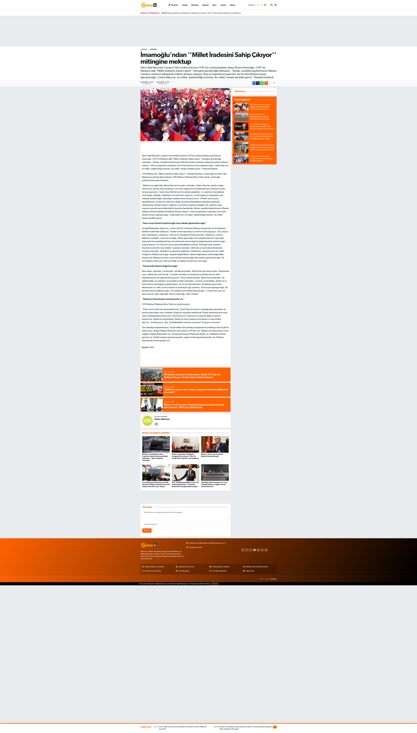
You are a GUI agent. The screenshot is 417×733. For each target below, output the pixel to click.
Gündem (195, 5)
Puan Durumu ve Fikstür (153, 571)
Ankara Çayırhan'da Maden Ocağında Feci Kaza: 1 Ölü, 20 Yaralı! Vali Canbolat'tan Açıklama (185, 456)
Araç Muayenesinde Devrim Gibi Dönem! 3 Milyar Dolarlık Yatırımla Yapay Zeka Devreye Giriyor (156, 484)
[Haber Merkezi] (147, 421)
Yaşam (223, 5)
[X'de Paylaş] (258, 83)
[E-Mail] (156, 424)
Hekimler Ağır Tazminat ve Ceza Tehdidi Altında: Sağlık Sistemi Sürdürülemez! (214, 484)
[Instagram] (250, 550)
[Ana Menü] (275, 5)
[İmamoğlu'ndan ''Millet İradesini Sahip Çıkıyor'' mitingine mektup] (185, 114)
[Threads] (262, 550)
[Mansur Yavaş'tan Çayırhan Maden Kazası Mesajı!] (215, 444)
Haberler (143, 49)
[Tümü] (274, 91)
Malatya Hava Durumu (186, 567)
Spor (214, 5)
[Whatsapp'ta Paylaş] (262, 83)
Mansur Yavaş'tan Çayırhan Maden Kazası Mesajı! (183, 13)
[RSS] (266, 550)
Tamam (215, 584)
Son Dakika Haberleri (219, 571)
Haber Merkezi (162, 419)
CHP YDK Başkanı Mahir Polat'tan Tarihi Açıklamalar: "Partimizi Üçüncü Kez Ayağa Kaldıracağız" (185, 484)
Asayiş (184, 5)
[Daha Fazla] (266, 83)
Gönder (147, 530)
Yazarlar (174, 5)
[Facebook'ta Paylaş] (253, 83)
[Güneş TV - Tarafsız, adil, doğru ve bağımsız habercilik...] (148, 5)
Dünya (232, 5)
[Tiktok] (258, 550)
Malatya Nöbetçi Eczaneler (154, 567)
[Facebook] (243, 550)
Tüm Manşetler (183, 571)
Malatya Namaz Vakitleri (220, 567)
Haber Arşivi (250, 571)
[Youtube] (254, 550)
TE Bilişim (273, 579)
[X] (246, 550)
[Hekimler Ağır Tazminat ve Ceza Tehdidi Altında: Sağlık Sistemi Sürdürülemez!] (215, 472)
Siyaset (205, 5)
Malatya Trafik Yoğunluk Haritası (257, 567)
